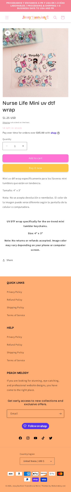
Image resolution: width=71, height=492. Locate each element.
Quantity (7, 139)
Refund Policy (14, 299)
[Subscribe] (60, 414)
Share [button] (10, 260)
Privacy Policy (14, 291)
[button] (7, 17)
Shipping (6, 122)
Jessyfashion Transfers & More (26, 486)
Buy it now (35, 168)
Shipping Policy (15, 307)
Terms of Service (16, 315)
